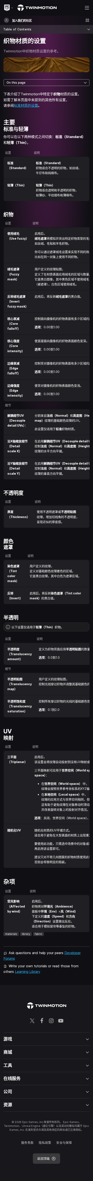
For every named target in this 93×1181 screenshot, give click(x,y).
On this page (16, 82)
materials (11, 934)
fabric (38, 934)
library (26, 934)
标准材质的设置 (26, 105)
